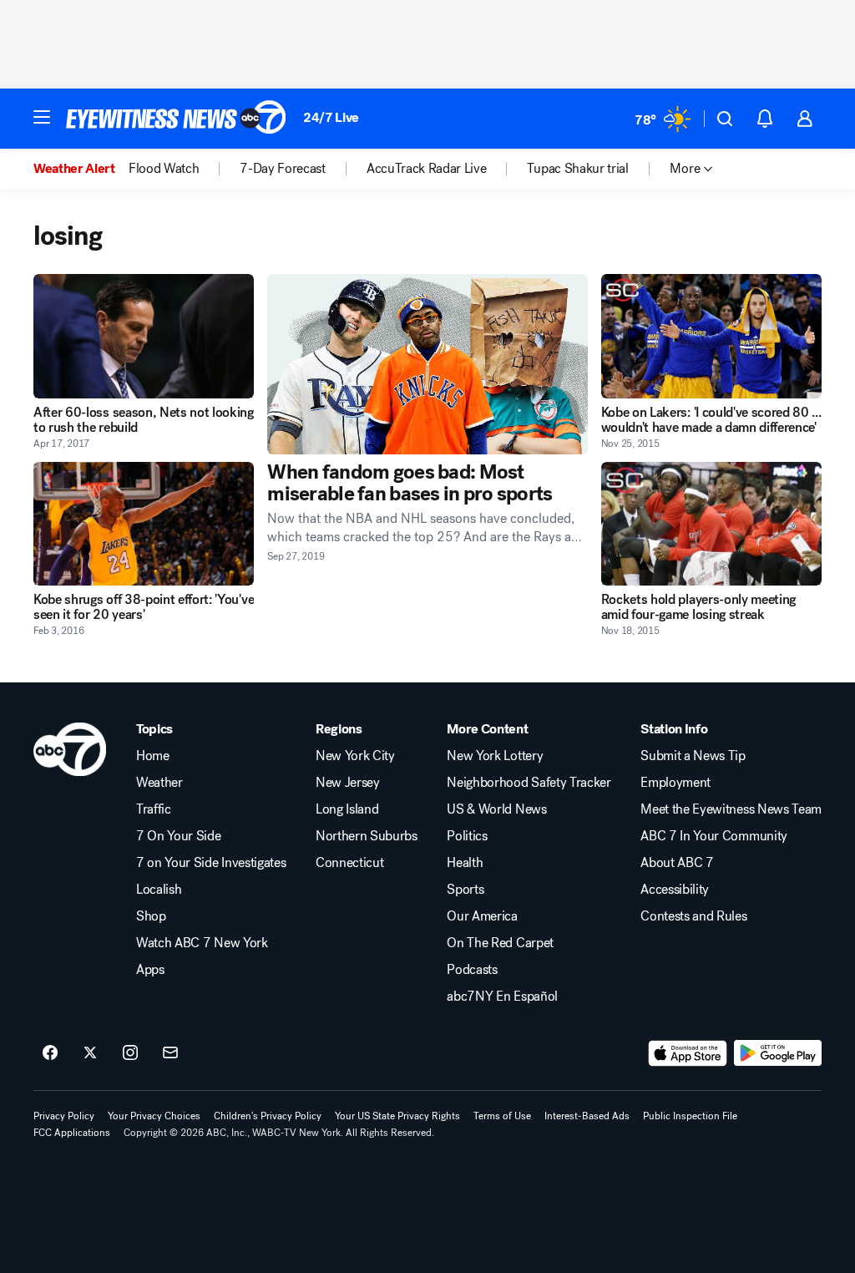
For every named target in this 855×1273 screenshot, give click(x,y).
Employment (675, 782)
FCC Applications (71, 1133)
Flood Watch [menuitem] (164, 168)
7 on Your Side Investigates (211, 863)
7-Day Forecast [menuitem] (283, 168)
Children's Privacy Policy (267, 1116)
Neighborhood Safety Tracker (528, 782)
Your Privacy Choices (154, 1116)
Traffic (153, 809)
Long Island (347, 809)
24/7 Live (331, 117)
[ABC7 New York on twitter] (90, 1053)
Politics (467, 836)
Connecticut (349, 863)
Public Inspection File (690, 1116)
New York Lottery (495, 756)
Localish (158, 889)
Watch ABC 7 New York (202, 943)
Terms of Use (502, 1116)
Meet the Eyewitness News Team (731, 809)
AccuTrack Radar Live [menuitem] (427, 168)
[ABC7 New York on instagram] (130, 1053)
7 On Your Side (178, 836)
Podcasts (472, 969)
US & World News (496, 809)
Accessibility (674, 889)
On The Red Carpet (500, 943)
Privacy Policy (63, 1116)
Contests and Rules (693, 916)
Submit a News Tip (693, 756)
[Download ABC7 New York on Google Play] (778, 1053)
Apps (150, 969)
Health (465, 863)
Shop (151, 916)
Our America (482, 916)
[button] (41, 117)
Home (152, 756)
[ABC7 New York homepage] (176, 118)
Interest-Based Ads (587, 1116)
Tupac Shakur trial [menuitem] (577, 168)
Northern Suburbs (366, 836)
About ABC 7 (676, 863)
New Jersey (348, 782)
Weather (159, 782)
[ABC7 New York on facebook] (50, 1053)
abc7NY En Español (502, 996)
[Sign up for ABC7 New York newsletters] (170, 1053)
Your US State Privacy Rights (397, 1116)
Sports (465, 889)
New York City (355, 756)
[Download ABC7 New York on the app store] (688, 1053)
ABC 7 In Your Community (713, 836)
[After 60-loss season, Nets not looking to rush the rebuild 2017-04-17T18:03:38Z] (143, 336)
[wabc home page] (69, 749)
